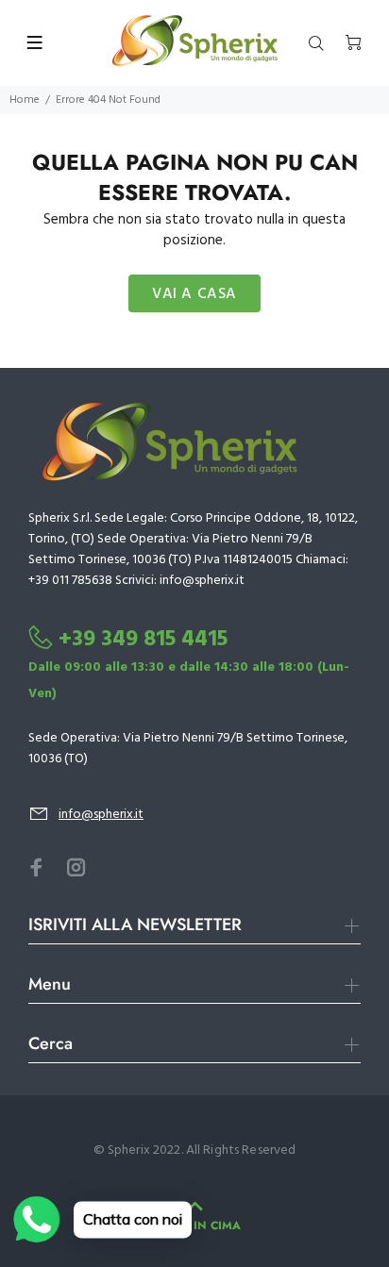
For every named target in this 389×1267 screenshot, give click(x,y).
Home (24, 100)
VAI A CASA (194, 294)
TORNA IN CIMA (195, 1225)
